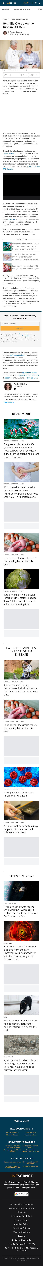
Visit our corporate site (25, 1188)
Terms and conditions (21, 1216)
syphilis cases (9, 154)
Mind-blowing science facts (30, 1166)
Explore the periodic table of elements (12, 1150)
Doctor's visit (13, 70)
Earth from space (31, 1132)
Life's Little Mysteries (12, 1132)
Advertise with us (21, 1228)
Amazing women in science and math (30, 1146)
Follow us (25, 75)
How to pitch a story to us (21, 1244)
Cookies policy (21, 1224)
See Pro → (27, 3)
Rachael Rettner (16, 32)
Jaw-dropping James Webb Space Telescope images (12, 1146)
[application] (21, 185)
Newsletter (36, 75)
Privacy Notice (26, 336)
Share (8, 75)
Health (5, 19)
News (27, 34)
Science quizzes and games (12, 1162)
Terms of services (24, 334)
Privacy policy (21, 1220)
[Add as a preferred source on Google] (21, 1194)
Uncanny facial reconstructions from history (30, 1150)
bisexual (11, 219)
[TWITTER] (15, 389)
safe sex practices (17, 355)
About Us (21, 1212)
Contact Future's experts (21, 1208)
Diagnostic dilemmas (12, 1135)
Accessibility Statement (21, 1204)
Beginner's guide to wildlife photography (30, 1162)
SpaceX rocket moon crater (22, 9)
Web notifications (21, 1232)
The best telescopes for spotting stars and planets (12, 1167)
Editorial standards (21, 1240)
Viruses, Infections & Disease (19, 19)
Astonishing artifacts (30, 1135)
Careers (21, 1236)
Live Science (32, 378)
